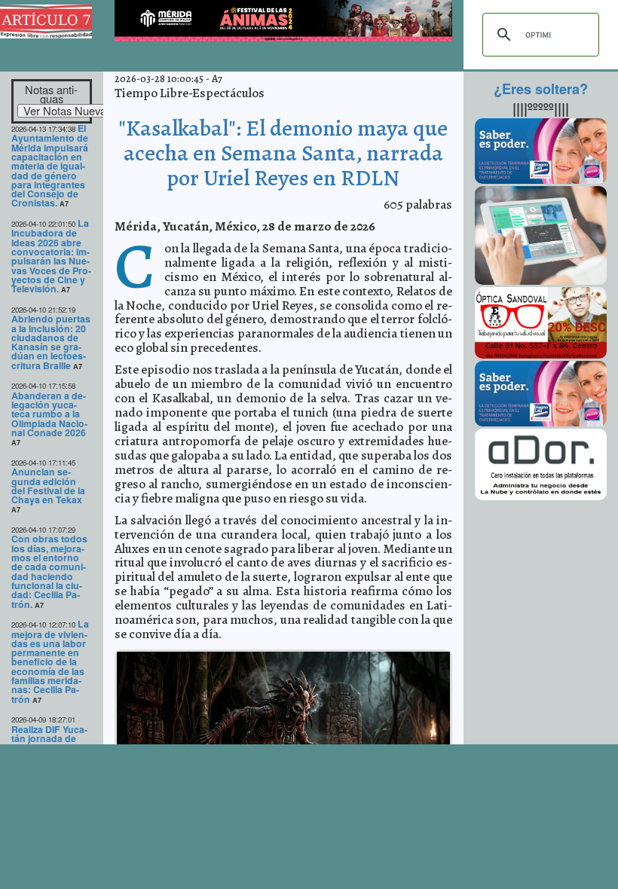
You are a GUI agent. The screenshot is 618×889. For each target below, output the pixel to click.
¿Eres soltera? (541, 89)
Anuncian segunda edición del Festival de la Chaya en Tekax (48, 485)
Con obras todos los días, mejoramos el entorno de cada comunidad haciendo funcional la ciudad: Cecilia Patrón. (49, 571)
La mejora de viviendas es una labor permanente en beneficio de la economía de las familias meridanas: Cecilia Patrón (50, 661)
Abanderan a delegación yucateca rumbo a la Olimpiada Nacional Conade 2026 (49, 414)
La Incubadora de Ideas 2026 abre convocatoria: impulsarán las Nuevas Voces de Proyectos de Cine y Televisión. (51, 255)
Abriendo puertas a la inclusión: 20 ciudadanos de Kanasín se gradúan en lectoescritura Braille (50, 342)
